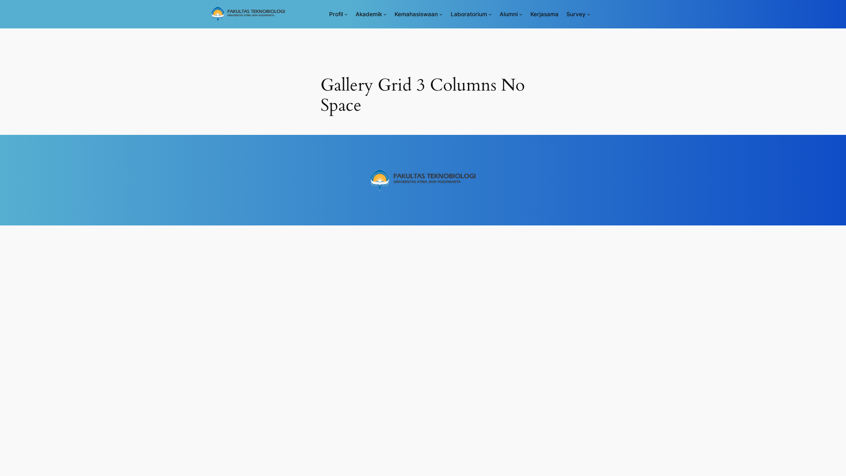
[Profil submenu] (346, 14)
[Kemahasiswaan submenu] (440, 14)
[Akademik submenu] (385, 14)
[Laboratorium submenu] (490, 14)
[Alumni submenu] (520, 14)
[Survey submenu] (588, 14)
